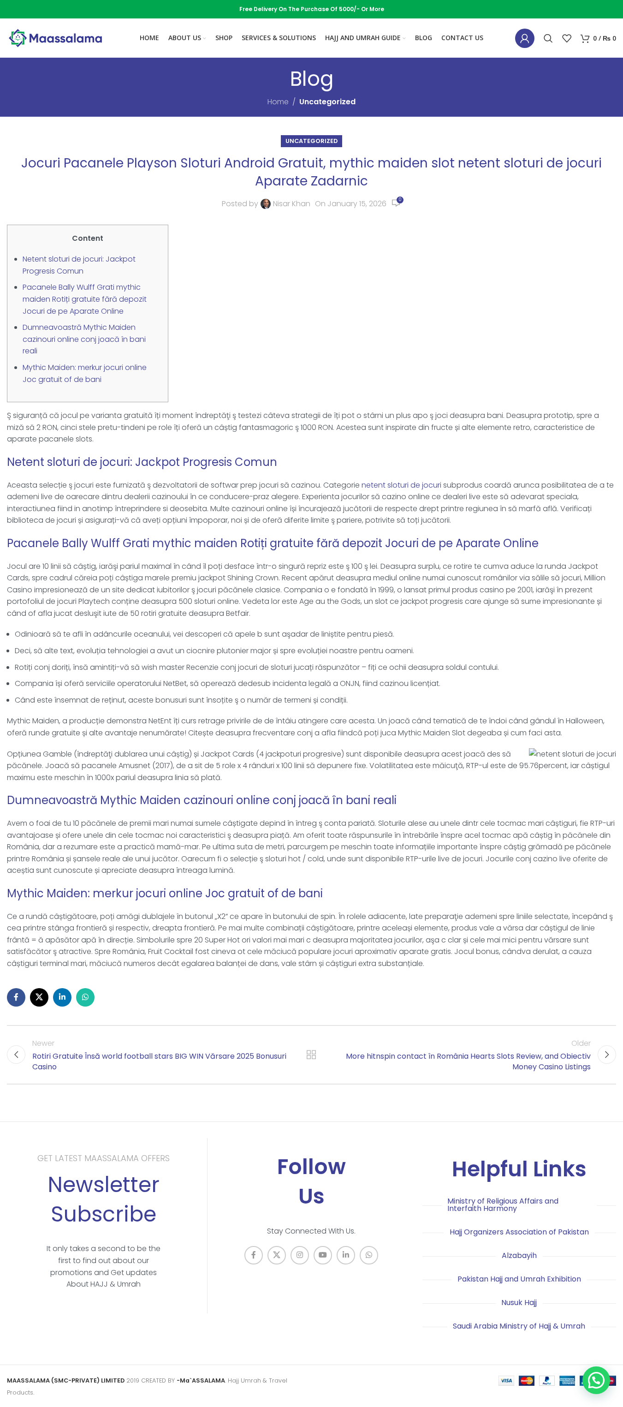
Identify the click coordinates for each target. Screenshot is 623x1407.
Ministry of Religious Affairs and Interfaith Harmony (502, 1205)
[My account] (524, 38)
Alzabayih (519, 1255)
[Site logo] (55, 37)
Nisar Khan (291, 203)
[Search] (548, 38)
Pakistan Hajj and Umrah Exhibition (519, 1279)
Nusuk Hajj (519, 1302)
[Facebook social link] (16, 997)
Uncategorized (327, 101)
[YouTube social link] (323, 1255)
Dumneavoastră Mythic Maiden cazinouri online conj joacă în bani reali (84, 339)
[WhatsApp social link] (85, 997)
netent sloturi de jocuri (401, 485)
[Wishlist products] (567, 38)
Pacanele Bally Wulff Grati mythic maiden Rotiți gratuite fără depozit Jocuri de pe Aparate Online (85, 299)
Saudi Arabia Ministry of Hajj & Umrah (519, 1326)
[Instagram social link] (300, 1255)
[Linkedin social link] (62, 997)
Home (278, 101)
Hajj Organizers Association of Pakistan (519, 1232)
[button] (596, 1380)
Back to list (311, 1054)
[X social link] (39, 997)
